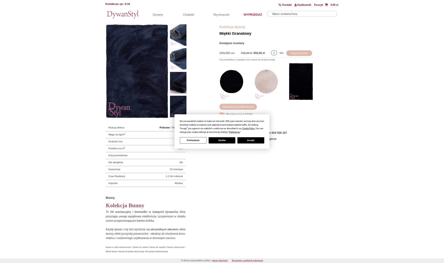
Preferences (193, 140)
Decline (222, 140)
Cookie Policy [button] (248, 128)
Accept (250, 140)
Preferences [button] (234, 132)
